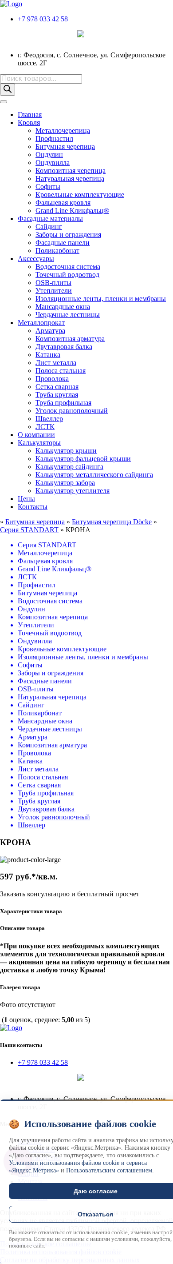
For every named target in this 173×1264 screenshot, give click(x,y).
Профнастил (54, 138)
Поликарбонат (57, 250)
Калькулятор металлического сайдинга (94, 474)
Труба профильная (63, 402)
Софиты (47, 186)
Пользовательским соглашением (109, 1170)
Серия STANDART (29, 530)
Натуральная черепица (69, 178)
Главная (30, 114)
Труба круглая (56, 394)
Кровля (29, 122)
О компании (36, 434)
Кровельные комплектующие (79, 194)
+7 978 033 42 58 (43, 19)
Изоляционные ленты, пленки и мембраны (100, 298)
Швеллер (49, 418)
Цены (26, 498)
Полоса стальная (60, 370)
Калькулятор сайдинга (69, 466)
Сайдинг (48, 226)
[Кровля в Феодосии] (11, 4)
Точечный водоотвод (67, 274)
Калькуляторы (39, 442)
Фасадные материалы (50, 218)
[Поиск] (7, 90)
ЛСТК (45, 426)
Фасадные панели (62, 242)
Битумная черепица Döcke (112, 522)
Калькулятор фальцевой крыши (83, 458)
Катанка (47, 354)
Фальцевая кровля (62, 202)
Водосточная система (67, 266)
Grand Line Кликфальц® (72, 210)
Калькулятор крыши (66, 450)
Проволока (52, 378)
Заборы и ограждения (68, 234)
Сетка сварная (57, 386)
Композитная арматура (70, 338)
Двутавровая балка (63, 346)
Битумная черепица (65, 146)
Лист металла (55, 362)
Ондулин (49, 154)
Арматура (50, 330)
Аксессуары (36, 258)
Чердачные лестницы (67, 314)
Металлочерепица (62, 130)
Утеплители (53, 290)
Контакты (32, 506)
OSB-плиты (53, 282)
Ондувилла (52, 162)
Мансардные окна (62, 306)
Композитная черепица (70, 170)
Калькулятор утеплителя (72, 490)
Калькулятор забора (65, 482)
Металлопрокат (41, 322)
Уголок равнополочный (71, 410)
